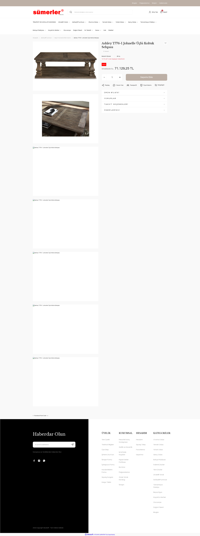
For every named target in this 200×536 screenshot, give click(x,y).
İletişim (154, 3)
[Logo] (48, 12)
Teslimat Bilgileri (108, 444)
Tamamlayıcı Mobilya (158, 486)
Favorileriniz (140, 449)
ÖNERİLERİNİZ (112, 110)
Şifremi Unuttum (108, 454)
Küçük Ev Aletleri (159, 497)
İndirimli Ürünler (159, 465)
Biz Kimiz (122, 467)
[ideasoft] (89, 535)
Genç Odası (157, 454)
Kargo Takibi (106, 482)
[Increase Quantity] (119, 77)
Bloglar (134, 3)
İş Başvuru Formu (108, 465)
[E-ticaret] (100, 534)
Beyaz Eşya (157, 492)
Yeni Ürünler (157, 470)
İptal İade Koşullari (122, 453)
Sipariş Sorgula (107, 477)
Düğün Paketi (158, 507)
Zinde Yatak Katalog (123, 478)
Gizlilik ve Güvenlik (125, 447)
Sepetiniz (139, 454)
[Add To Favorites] (165, 43)
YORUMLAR (110, 98)
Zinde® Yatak (158, 475)
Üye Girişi (105, 449)
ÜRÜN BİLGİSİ (111, 92)
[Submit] (72, 445)
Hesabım (139, 439)
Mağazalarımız (144, 3)
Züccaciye (157, 502)
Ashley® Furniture (160, 480)
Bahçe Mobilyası (159, 459)
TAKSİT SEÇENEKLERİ (116, 104)
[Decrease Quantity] (104, 77)
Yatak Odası (158, 449)
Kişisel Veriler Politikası (124, 461)
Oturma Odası (158, 439)
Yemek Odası (158, 444)
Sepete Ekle (146, 77)
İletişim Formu (107, 459)
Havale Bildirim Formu (107, 471)
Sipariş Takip (141, 444)
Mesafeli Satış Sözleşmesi (124, 441)
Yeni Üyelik (106, 439)
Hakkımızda (163, 3)
